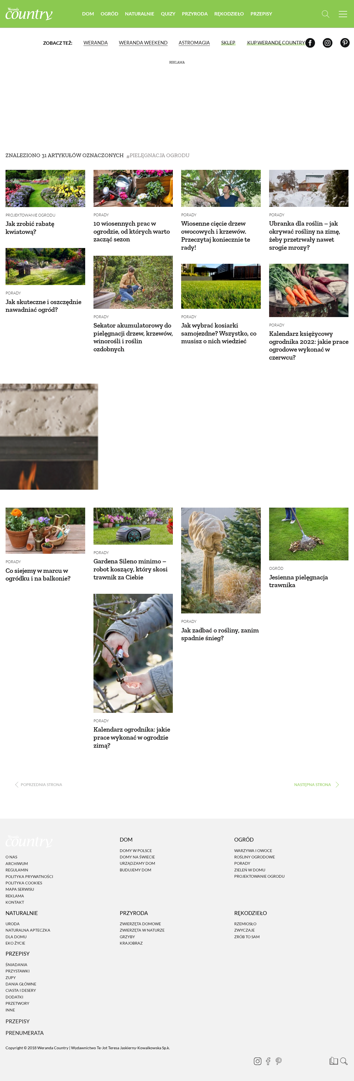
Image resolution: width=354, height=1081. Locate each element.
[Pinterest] (345, 43)
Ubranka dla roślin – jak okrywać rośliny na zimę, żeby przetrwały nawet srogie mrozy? (304, 235)
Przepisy (261, 14)
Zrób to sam (247, 936)
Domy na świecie (137, 857)
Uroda (13, 923)
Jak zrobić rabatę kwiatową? (30, 228)
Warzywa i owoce (253, 850)
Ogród (109, 14)
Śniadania (16, 964)
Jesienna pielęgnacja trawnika (298, 581)
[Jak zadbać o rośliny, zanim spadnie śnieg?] (221, 560)
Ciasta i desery (21, 990)
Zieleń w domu (249, 870)
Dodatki (14, 997)
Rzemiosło (245, 923)
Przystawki (18, 971)
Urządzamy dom (137, 863)
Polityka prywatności (29, 876)
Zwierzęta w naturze (142, 930)
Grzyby (127, 936)
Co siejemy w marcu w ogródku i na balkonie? (38, 574)
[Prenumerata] (333, 1060)
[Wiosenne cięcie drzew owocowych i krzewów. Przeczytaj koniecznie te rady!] (221, 188)
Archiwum (17, 863)
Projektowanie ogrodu (30, 215)
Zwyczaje (244, 930)
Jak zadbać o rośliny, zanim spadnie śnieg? (220, 634)
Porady (101, 214)
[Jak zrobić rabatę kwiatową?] (45, 188)
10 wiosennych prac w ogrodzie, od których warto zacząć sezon (131, 231)
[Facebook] (310, 43)
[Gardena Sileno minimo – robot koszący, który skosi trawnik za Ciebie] (133, 526)
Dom (88, 14)
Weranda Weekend (143, 43)
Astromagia (194, 43)
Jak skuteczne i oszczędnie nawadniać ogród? (43, 306)
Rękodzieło (229, 14)
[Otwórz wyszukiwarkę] (325, 14)
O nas (11, 857)
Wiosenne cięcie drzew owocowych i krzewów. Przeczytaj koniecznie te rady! (215, 235)
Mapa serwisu (20, 889)
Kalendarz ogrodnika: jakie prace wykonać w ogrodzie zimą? (131, 737)
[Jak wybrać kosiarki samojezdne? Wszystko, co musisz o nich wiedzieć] (221, 286)
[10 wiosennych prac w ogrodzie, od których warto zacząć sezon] (133, 188)
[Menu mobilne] (342, 14)
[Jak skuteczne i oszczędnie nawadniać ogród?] (45, 266)
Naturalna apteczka (28, 930)
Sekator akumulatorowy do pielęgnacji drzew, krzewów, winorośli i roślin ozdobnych (133, 337)
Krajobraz (131, 943)
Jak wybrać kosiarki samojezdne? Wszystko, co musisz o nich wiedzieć (218, 333)
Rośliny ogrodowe (254, 857)
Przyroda (195, 14)
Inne (10, 1010)
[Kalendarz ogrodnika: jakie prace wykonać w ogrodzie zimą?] (133, 653)
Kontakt (15, 902)
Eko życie (15, 943)
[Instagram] (327, 43)
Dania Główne (21, 984)
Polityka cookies (24, 882)
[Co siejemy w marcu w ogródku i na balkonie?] (45, 531)
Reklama (15, 895)
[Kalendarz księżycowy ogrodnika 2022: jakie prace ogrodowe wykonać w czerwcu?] (309, 290)
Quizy (168, 14)
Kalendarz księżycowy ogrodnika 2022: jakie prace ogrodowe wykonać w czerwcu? (308, 345)
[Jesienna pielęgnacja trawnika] (309, 534)
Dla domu (16, 936)
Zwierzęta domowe (140, 923)
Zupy (11, 977)
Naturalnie (139, 14)
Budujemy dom (135, 870)
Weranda (96, 43)
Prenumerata (25, 1033)
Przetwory (17, 1003)
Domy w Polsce (136, 850)
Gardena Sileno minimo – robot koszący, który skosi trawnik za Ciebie (130, 569)
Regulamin (17, 870)
